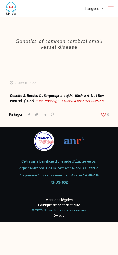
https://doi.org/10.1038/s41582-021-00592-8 (70, 101)
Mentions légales (59, 200)
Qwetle (59, 215)
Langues (92, 9)
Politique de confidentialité (59, 205)
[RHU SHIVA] (11, 8)
